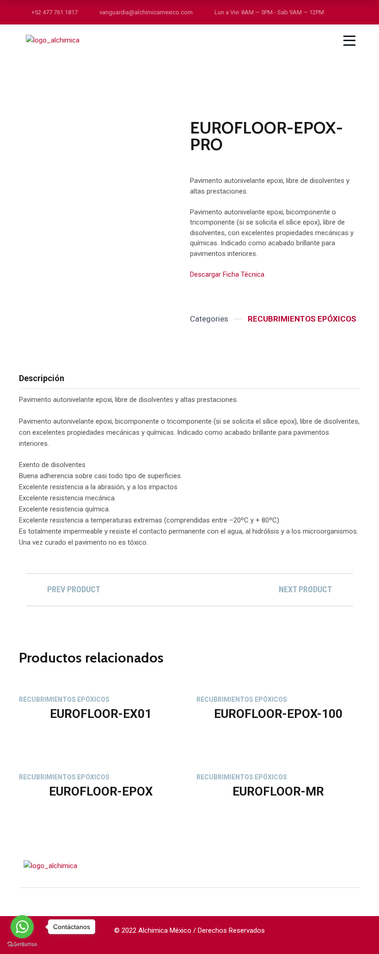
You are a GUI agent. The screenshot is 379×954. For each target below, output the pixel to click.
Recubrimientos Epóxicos (302, 318)
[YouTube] (357, 865)
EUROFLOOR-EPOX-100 (278, 714)
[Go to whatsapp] (22, 926)
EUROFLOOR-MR (278, 791)
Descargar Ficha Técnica (227, 274)
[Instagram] (321, 865)
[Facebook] (304, 865)
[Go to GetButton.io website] (22, 945)
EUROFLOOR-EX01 (101, 714)
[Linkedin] (339, 865)
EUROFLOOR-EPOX (101, 791)
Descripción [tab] (41, 378)
